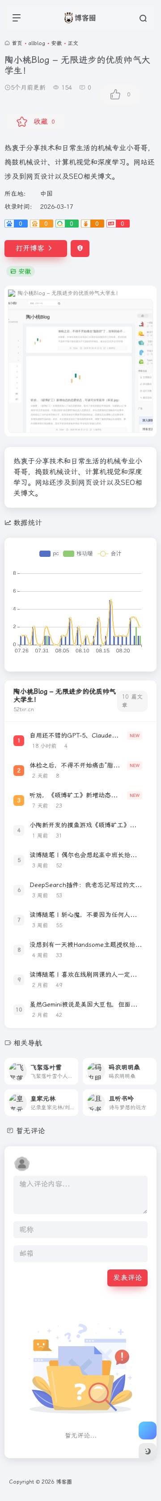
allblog (36, 43)
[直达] (73, 1071)
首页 (17, 43)
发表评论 (127, 1277)
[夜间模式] (148, 1452)
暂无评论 (30, 1131)
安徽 (56, 43)
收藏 (44, 121)
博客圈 (64, 1482)
